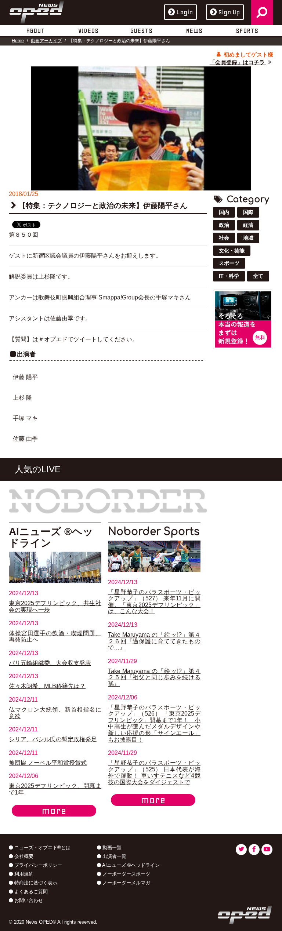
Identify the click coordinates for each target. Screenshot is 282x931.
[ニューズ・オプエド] (37, 11)
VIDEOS (88, 30)
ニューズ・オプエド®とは (41, 847)
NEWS (194, 30)
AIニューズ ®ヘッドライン (130, 865)
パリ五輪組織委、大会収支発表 (50, 663)
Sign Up (229, 12)
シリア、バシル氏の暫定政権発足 (53, 739)
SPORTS (247, 30)
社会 (224, 238)
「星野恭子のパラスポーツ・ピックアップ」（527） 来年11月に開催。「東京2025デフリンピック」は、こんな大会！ (154, 602)
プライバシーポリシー (37, 865)
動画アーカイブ (46, 40)
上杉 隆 (22, 397)
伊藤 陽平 (25, 377)
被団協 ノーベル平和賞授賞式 (48, 763)
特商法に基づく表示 (35, 882)
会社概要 (23, 856)
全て (258, 276)
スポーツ (229, 263)
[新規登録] (243, 319)
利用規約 (23, 874)
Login (184, 12)
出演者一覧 (113, 856)
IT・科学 (229, 276)
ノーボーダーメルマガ (125, 882)
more (53, 811)
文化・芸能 (232, 251)
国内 (224, 212)
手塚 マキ (25, 418)
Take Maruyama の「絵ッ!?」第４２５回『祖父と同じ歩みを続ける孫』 (154, 677)
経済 (248, 225)
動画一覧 (111, 847)
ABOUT (35, 30)
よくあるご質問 (30, 891)
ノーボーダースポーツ (125, 874)
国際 (248, 212)
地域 (248, 238)
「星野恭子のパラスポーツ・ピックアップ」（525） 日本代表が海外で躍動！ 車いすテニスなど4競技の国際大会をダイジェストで (154, 772)
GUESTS (141, 30)
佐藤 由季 (25, 439)
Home (18, 40)
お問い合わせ (28, 900)
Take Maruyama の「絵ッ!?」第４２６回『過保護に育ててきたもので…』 (154, 641)
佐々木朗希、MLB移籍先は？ (47, 686)
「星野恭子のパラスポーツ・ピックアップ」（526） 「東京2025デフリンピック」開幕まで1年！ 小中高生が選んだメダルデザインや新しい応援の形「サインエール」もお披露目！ (154, 723)
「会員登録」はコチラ (238, 62)
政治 (224, 225)
